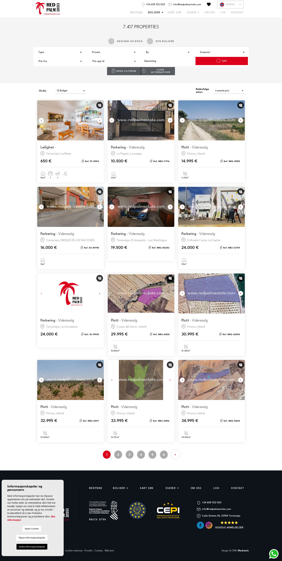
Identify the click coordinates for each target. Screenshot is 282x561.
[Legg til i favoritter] (99, 105)
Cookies (99, 551)
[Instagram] (209, 525)
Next (100, 120)
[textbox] (61, 52)
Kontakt (237, 12)
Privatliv (88, 551)
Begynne (137, 12)
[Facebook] (201, 525)
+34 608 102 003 (155, 4)
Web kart (109, 551)
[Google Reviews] (229, 525)
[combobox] (60, 52)
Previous (40, 120)
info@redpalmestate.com (187, 4)
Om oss (209, 12)
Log (223, 12)
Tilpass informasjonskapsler (31, 537)
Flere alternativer (160, 71)
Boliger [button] (154, 12)
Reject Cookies (32, 528)
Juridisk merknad (73, 551)
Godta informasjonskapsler (32, 546)
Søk (224, 61)
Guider (191, 12)
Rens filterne (126, 71)
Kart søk (174, 12)
